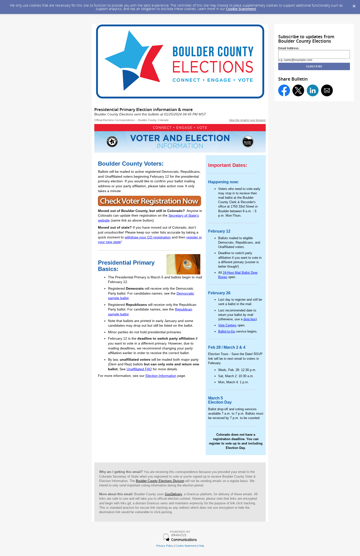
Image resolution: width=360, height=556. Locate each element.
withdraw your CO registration (148, 237)
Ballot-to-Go (226, 331)
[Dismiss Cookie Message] (354, 4)
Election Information (160, 376)
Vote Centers (227, 325)
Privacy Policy (164, 545)
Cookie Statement (241, 8)
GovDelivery (173, 494)
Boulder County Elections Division (160, 481)
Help (201, 545)
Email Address (288, 48)
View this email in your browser (247, 120)
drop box (249, 319)
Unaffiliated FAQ (139, 369)
